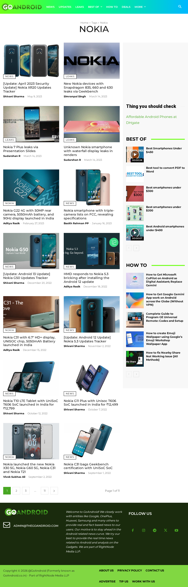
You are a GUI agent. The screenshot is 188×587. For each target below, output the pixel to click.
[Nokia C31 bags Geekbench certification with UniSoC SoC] (92, 441)
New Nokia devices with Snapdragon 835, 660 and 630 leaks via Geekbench (88, 87)
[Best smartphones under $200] (135, 213)
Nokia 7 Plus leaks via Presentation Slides (20, 149)
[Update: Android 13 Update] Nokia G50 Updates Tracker (26, 276)
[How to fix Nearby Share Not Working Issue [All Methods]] (135, 359)
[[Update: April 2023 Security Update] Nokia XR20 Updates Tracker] (31, 61)
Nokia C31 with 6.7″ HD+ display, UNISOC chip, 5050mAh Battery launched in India (29, 341)
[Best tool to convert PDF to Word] (135, 174)
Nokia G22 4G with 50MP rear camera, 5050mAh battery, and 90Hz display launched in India (28, 214)
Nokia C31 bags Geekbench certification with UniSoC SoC (88, 466)
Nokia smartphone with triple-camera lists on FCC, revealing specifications (89, 214)
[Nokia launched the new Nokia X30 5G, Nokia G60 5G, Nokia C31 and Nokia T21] (31, 441)
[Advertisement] (155, 70)
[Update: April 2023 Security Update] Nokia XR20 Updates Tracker (27, 87)
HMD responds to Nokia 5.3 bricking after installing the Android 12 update (86, 278)
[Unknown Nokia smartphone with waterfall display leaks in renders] (92, 124)
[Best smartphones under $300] (135, 194)
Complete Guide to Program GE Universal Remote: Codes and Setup (164, 317)
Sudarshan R (11, 156)
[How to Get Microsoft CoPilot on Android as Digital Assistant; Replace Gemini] (135, 281)
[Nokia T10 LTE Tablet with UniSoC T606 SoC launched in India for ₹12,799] (31, 378)
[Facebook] (133, 530)
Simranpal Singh (75, 96)
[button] (180, 7)
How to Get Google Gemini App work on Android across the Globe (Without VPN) (165, 299)
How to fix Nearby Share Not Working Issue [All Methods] (163, 356)
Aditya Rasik (11, 223)
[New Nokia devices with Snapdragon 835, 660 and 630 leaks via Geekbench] (92, 61)
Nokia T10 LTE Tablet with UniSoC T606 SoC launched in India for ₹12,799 (30, 405)
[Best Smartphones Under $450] (135, 154)
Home (84, 22)
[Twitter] (165, 530)
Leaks (70, 76)
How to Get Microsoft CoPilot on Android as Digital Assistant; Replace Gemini (164, 280)
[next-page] (54, 490)
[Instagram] (143, 530)
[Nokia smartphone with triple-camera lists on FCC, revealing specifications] (92, 187)
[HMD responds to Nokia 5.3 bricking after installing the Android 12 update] (92, 251)
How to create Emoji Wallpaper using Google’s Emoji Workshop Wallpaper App (164, 338)
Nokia (9, 203)
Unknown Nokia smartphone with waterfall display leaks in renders (88, 151)
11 (45, 490)
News (9, 76)
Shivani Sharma (13, 96)
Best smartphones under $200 (163, 208)
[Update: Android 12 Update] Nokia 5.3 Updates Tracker (87, 339)
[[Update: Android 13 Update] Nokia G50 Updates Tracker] (31, 251)
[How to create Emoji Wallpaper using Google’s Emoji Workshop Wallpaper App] (135, 339)
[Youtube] (176, 530)
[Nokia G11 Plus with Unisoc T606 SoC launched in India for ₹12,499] (92, 378)
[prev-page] (129, 248)
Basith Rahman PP (76, 223)
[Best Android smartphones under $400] (135, 232)
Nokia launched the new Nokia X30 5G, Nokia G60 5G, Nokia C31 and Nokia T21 (29, 468)
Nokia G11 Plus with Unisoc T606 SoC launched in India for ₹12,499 (91, 403)
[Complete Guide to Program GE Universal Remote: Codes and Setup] (135, 320)
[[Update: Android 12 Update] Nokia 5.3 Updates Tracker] (92, 314)
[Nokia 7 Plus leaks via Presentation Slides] (31, 124)
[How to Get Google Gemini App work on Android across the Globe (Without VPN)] (135, 300)
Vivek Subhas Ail (14, 476)
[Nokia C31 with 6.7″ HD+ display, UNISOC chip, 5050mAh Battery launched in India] (31, 314)
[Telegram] (154, 530)
